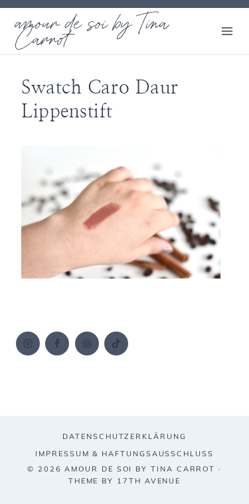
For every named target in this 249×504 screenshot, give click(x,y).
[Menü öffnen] (226, 31)
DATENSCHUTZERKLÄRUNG (124, 436)
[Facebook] (57, 343)
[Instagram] (28, 343)
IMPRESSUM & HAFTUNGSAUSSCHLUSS (124, 453)
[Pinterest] (87, 343)
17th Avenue (149, 480)
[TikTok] (116, 343)
